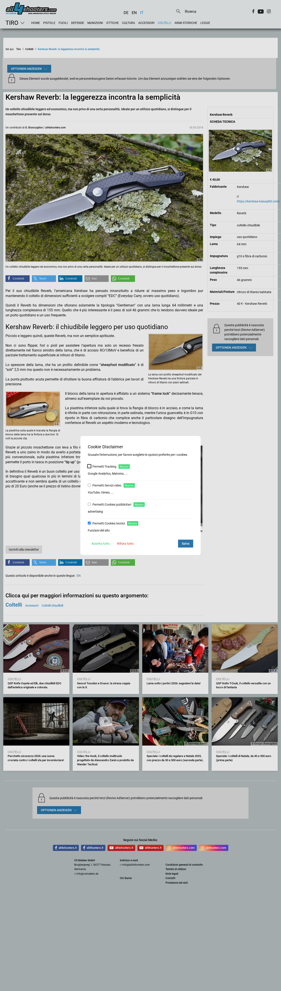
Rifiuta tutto (125, 543)
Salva (185, 543)
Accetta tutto (101, 543)
